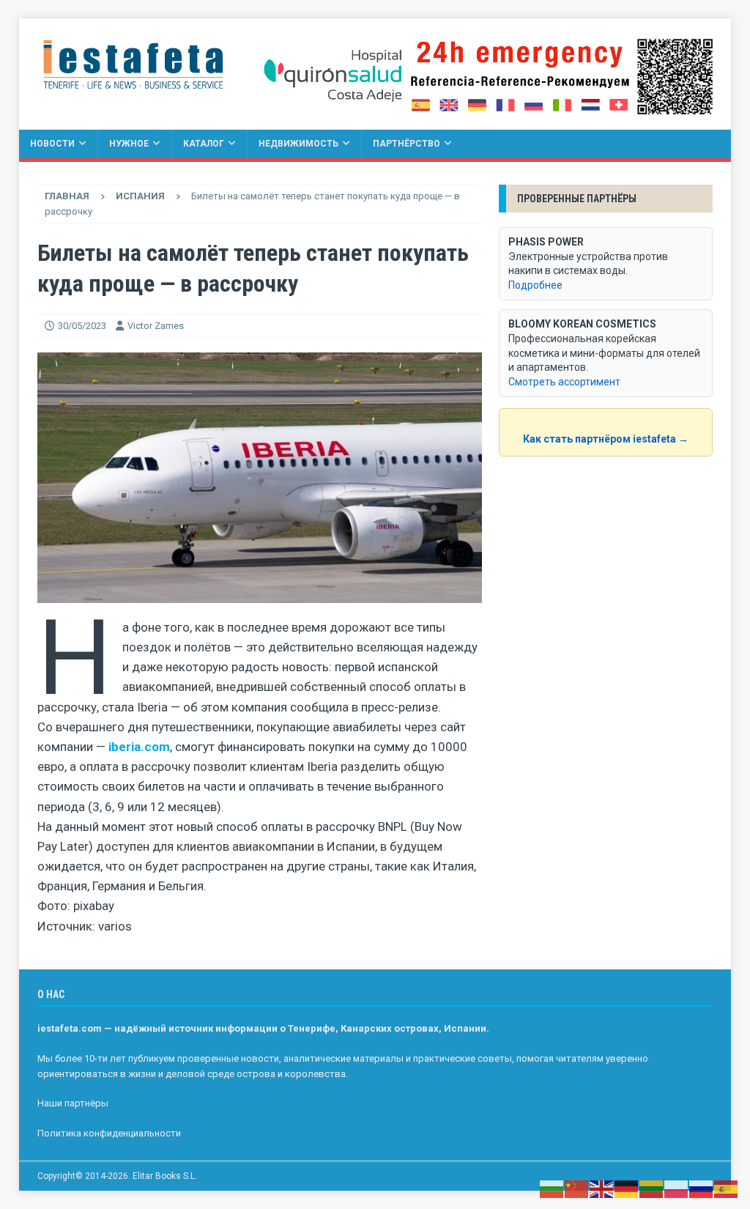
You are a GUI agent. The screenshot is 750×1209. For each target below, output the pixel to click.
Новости (52, 143)
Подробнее (535, 285)
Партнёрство (406, 143)
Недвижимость (298, 143)
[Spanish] (726, 1188)
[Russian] (701, 1188)
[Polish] (676, 1188)
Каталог (203, 143)
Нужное (129, 143)
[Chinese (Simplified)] (577, 1188)
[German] (627, 1188)
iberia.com (139, 746)
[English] (602, 1188)
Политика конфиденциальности (109, 1133)
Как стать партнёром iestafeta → (605, 439)
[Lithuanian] (651, 1188)
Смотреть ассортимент (564, 382)
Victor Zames (155, 325)
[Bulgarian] (552, 1188)
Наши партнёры (72, 1103)
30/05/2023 (82, 325)
